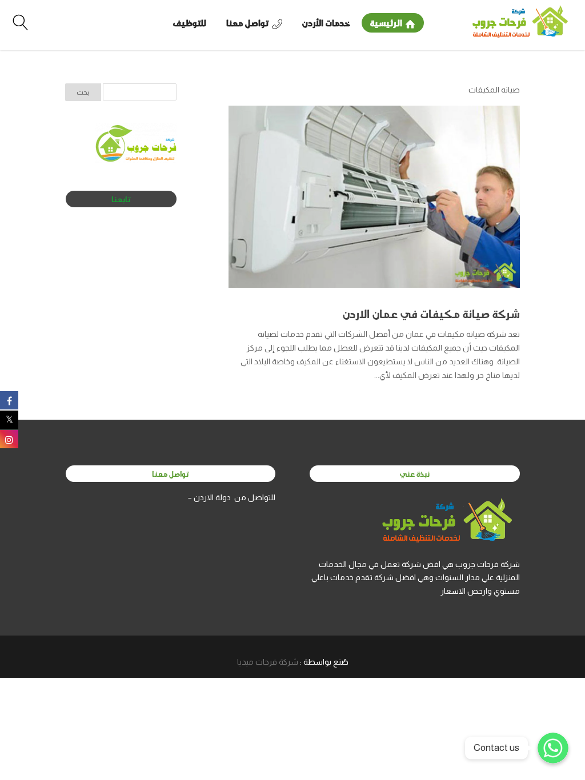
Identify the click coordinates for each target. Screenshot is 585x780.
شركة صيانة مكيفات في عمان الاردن (431, 313)
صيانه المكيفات (494, 89)
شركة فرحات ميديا (267, 661)
